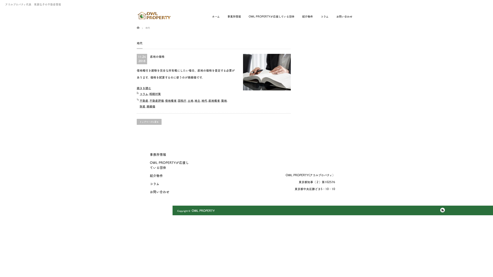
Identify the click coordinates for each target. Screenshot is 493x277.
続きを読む (144, 88)
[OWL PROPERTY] (154, 14)
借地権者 (171, 100)
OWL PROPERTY (203, 210)
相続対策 (155, 94)
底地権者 (214, 100)
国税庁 (182, 100)
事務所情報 (158, 154)
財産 (142, 106)
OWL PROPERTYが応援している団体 (271, 16)
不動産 (144, 100)
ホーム (216, 16)
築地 (224, 100)
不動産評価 (156, 100)
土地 (190, 100)
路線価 (151, 106)
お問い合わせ (344, 16)
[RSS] (442, 210)
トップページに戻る (149, 122)
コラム (144, 94)
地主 (197, 100)
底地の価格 (157, 56)
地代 (204, 100)
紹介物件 (307, 16)
